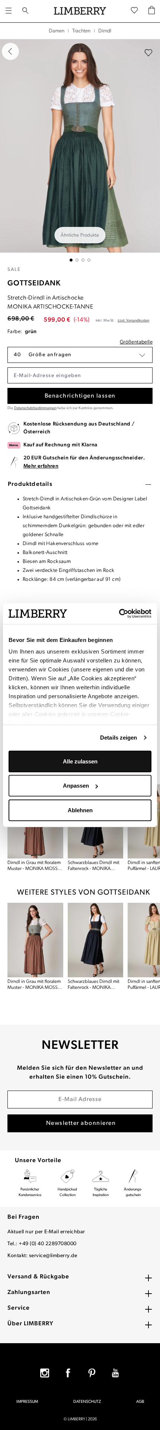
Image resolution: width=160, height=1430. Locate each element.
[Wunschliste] (134, 11)
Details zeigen (118, 737)
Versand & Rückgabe (38, 1277)
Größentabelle (136, 342)
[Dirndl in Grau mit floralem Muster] (35, 940)
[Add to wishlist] (148, 53)
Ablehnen (80, 810)
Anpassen (76, 785)
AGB (140, 1402)
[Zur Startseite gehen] (79, 11)
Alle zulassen (80, 761)
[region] (80, 150)
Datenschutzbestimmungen (35, 408)
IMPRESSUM (27, 1402)
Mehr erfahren (40, 466)
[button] (80, 355)
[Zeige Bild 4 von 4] (88, 260)
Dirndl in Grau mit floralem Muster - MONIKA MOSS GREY (34, 866)
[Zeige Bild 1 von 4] (71, 260)
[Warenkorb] (151, 11)
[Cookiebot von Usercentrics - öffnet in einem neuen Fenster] (118, 613)
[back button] (10, 51)
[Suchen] (25, 11)
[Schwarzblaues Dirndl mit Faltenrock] (96, 940)
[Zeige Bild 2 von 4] (77, 260)
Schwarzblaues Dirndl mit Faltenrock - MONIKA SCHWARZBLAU (93, 866)
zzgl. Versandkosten (133, 321)
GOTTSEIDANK (34, 283)
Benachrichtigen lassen (80, 396)
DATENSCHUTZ (87, 1402)
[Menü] (8, 11)
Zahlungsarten (28, 1292)
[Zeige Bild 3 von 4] (82, 260)
